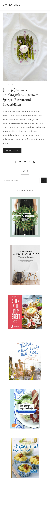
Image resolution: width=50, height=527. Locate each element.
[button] (44, 4)
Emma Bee (12, 4)
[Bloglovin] (20, 162)
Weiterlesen (12, 150)
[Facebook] (15, 162)
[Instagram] (30, 162)
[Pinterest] (25, 162)
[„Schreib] (34, 162)
